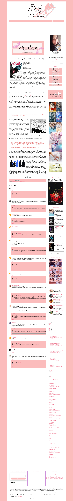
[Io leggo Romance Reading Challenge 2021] (28, 54)
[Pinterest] (55, 85)
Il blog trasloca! (51, 440)
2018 (50, 325)
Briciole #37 (51, 338)
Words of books (51, 456)
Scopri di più (55, 59)
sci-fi (61, 478)
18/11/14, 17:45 (16, 257)
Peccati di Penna (51, 404)
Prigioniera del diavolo (56, 217)
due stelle (50, 476)
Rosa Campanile (57, 209)
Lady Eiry (50, 407)
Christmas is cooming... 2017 (52, 457)
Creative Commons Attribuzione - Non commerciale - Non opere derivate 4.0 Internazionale (18, 485)
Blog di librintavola (51, 383)
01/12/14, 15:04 (19, 362)
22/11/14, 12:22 (17, 349)
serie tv (55, 477)
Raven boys (20, 181)
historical (47, 476)
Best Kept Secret (57, 226)
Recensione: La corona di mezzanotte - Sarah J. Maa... (56, 366)
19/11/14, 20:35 (14, 337)
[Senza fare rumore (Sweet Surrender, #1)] (51, 216)
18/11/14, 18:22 (17, 285)
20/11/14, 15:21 (19, 343)
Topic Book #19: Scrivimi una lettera (54, 344)
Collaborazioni (49, 20)
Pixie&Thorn (13, 214)
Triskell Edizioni (60, 54)
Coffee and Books (51, 393)
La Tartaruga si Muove (52, 449)
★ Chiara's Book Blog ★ (52, 420)
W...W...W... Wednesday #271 (52, 425)
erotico (47, 475)
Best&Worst (56, 474)
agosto (51, 370)
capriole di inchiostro (14, 200)
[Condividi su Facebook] (18, 180)
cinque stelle (53, 474)
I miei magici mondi (51, 391)
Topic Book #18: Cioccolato (53, 359)
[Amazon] (55, 80)
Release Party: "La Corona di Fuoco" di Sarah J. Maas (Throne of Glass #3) (58, 306)
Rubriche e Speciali (31, 20)
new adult (52, 476)
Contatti (54, 20)
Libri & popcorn (51, 445)
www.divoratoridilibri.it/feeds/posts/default (54, 458)
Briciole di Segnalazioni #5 (53, 354)
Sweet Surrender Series (56, 479)
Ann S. (12, 239)
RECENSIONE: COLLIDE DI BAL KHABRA (54, 413)
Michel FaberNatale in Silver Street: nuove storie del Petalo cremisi (55, 415)
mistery (59, 478)
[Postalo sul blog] (16, 180)
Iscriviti (18, 478)
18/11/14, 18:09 (17, 272)
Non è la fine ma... (51, 435)
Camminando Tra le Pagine (52, 412)
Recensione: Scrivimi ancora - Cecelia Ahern (55, 343)
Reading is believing (27, 95)
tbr (59, 476)
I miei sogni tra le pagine (52, 388)
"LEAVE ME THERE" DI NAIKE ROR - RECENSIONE (54, 386)
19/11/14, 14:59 (19, 295)
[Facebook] (55, 69)
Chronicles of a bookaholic (52, 399)
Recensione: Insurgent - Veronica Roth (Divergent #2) (56, 350)
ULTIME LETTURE (56, 207)
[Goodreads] (55, 77)
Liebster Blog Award (52, 365)
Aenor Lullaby (13, 272)
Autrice (51, 479)
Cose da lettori (55, 476)
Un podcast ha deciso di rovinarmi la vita (54, 384)
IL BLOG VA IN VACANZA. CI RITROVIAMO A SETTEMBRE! (55, 389)
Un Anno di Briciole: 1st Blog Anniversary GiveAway (56, 289)
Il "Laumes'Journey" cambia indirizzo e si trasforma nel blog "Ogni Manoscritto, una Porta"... (55, 433)
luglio (50, 371)
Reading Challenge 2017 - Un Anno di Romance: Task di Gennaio (57, 294)
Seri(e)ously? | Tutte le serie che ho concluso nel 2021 (54, 438)
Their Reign (56, 243)
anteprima (61, 473)
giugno (51, 372)
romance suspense (52, 475)
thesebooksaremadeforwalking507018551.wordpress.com (55, 442)
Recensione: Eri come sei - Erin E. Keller (54, 352)
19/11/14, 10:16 (16, 322)
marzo (51, 376)
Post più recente (11, 382)
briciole (47, 474)
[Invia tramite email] (15, 180)
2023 (50, 319)
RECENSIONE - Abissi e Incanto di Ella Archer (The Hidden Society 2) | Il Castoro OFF (55, 405)
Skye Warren (57, 227)
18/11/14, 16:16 (17, 214)
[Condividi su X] (17, 180)
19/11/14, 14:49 (19, 278)
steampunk (60, 479)
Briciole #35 (51, 353)
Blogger (41, 498)
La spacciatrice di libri (52, 396)
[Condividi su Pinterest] (19, 180)
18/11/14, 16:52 (16, 226)
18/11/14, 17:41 (15, 239)
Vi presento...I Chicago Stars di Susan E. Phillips (55, 351)
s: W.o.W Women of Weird (52, 443)
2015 (50, 329)
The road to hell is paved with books (54, 447)
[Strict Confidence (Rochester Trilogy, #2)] (51, 241)
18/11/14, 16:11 (19, 200)
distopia (58, 476)
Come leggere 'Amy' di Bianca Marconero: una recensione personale (54, 400)
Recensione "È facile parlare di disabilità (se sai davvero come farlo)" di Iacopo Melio (54, 410)
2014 (50, 330)
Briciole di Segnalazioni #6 (53, 339)
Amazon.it (59, 494)
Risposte (14, 205)
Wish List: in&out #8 (52, 358)
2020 (50, 323)
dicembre (51, 331)
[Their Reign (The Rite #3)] (51, 250)
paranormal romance (58, 474)
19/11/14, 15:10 (19, 315)
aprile (50, 375)
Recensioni (24, 20)
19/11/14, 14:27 (19, 220)
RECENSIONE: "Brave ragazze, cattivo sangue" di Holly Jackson (55, 430)
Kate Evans (13, 285)
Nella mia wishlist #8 (51, 455)
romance (54, 473)
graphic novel (61, 477)
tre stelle (50, 474)
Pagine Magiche (51, 454)
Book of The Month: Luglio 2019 (53, 450)
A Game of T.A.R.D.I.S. (52, 422)
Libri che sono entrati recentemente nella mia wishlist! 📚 (54, 452)
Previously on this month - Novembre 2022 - (54, 427)
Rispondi (13, 190)
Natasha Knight (57, 244)
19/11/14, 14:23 (19, 193)
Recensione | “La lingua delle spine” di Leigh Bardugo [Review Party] (54, 418)
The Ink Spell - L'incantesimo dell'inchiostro (55, 424)
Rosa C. (15, 193)
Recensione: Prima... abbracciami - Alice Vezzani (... (56, 357)
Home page (19, 20)
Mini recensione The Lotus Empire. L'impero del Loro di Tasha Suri (55, 397)
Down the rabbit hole (52, 434)
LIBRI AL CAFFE (51, 385)
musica (53, 477)
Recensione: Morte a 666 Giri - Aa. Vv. (54, 360)
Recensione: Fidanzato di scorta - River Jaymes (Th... (56, 335)
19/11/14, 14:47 (19, 264)
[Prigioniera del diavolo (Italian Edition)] (51, 224)
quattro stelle (17, 181)
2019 (50, 324)
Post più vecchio (44, 382)
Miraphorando (51, 414)
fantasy (53, 474)
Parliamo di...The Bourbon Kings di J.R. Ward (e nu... (56, 364)
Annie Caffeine (13, 305)
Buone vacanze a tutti (51, 392)
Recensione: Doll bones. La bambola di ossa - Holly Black (58, 311)
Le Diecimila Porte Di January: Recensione (54, 445)
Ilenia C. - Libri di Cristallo (15, 187)
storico (49, 479)
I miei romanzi (38, 20)
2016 (50, 328)
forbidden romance (55, 478)
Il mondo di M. (51, 402)
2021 (50, 322)
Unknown (13, 226)
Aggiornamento (51, 423)
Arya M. (13, 322)
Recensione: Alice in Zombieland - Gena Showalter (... (56, 337)
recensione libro (23, 181)
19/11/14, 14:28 (19, 233)
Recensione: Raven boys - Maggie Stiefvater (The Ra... (56, 345)
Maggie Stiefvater (14, 181)
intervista (47, 478)
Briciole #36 (51, 346)
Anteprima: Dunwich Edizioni (53, 336)
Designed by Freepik (19, 496)
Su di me (43, 20)
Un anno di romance (49, 477)
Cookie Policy (49, 492)
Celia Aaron (57, 218)
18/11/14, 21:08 (17, 305)
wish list (50, 474)
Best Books (49, 478)
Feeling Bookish (51, 429)
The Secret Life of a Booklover (53, 426)
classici (52, 478)
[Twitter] (55, 72)
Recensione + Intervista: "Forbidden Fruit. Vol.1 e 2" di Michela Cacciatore (55, 394)
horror (57, 478)
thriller (49, 475)
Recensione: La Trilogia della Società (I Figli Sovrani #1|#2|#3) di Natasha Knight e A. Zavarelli (55, 177)
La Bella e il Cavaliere (52, 409)
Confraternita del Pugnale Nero (59, 475)
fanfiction (62, 479)
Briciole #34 (51, 361)
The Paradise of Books (52, 451)
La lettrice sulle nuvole (52, 381)
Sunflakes (50, 417)
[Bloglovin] (55, 83)
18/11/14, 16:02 (21, 187)
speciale (53, 479)
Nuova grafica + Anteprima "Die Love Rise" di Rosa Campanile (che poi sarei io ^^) (58, 300)
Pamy (12, 355)
